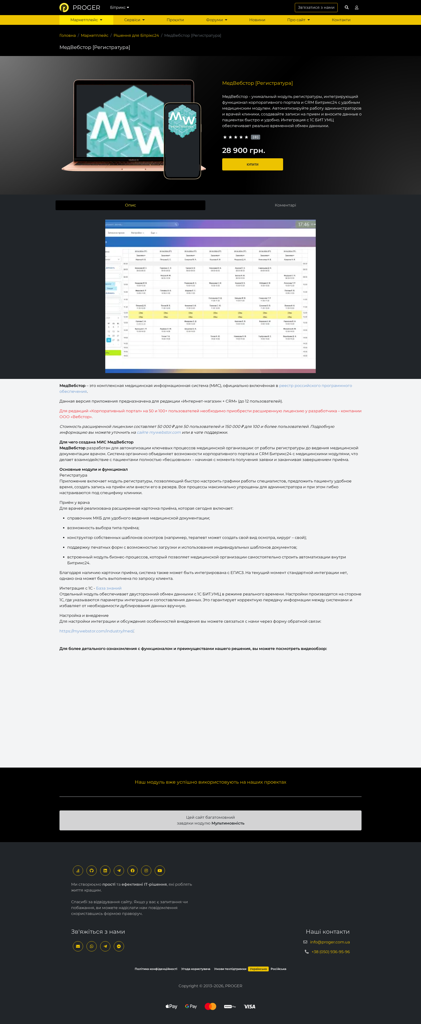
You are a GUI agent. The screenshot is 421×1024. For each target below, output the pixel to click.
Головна (67, 35)
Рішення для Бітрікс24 (136, 35)
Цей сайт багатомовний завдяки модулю (210, 820)
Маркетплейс (84, 20)
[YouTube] (160, 870)
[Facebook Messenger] (119, 946)
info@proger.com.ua (330, 942)
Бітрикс (118, 7)
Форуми (214, 20)
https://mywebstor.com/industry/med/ (96, 631)
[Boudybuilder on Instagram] (146, 870)
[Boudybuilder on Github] (91, 870)
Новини (257, 20)
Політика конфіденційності (156, 969)
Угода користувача (195, 969)
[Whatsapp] (91, 946)
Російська (278, 969)
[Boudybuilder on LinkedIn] (105, 870)
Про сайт (296, 20)
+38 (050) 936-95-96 (331, 951)
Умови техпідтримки (230, 969)
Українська (258, 969)
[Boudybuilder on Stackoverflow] (78, 870)
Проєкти (175, 20)
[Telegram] (119, 870)
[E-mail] (78, 946)
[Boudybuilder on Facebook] (132, 870)
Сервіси (132, 20)
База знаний (109, 588)
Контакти (341, 20)
